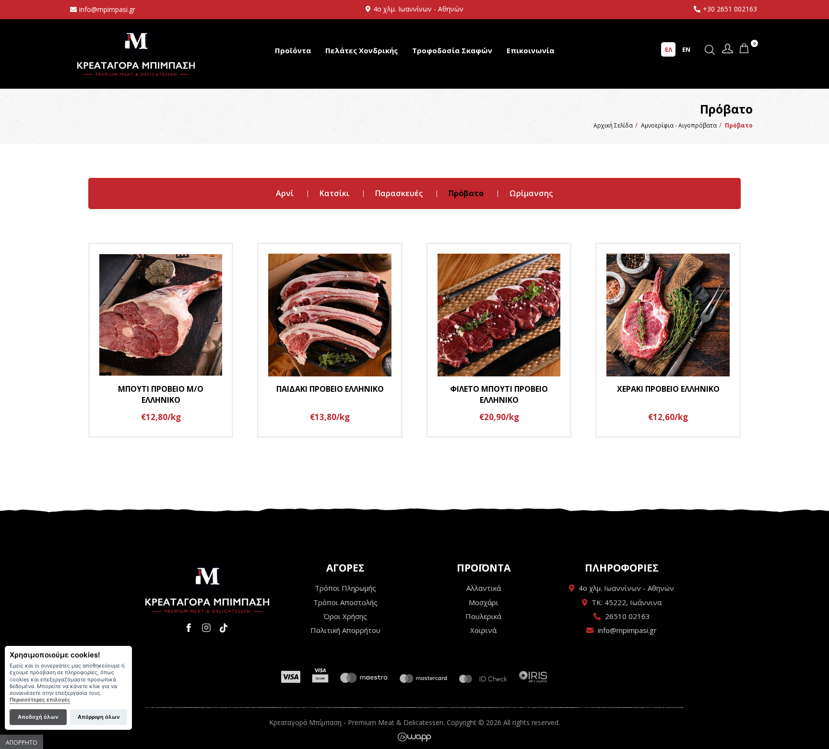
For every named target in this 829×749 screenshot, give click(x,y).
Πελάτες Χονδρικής (361, 50)
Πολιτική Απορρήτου (345, 630)
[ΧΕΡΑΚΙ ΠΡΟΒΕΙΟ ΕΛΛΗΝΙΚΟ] (668, 340)
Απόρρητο (21, 742)
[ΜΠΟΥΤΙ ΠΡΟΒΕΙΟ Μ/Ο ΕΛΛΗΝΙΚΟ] (161, 340)
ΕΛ (668, 49)
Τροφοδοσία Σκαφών (452, 50)
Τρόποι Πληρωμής (345, 588)
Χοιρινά (483, 630)
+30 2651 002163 (730, 8)
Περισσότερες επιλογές (40, 700)
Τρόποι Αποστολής (345, 602)
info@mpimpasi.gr (107, 9)
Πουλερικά (483, 616)
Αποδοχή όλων (38, 717)
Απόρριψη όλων (99, 717)
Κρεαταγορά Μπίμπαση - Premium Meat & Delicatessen (136, 51)
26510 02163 (627, 616)
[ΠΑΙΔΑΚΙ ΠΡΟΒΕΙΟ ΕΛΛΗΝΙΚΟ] (330, 340)
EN (686, 49)
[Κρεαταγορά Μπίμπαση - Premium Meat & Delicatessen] (207, 587)
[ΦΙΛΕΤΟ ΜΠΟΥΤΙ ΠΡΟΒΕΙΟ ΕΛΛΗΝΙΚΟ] (499, 340)
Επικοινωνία (530, 50)
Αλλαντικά (483, 588)
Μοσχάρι (483, 602)
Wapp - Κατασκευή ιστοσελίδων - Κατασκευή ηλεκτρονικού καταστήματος (414, 737)
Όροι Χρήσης (345, 616)
